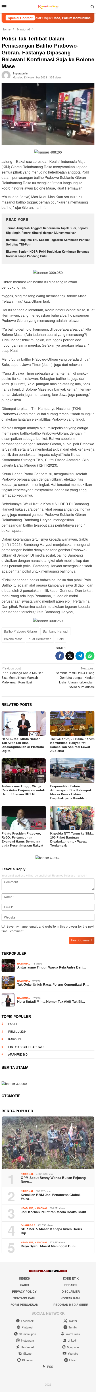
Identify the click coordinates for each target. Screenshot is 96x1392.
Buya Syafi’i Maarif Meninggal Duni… (50, 1246)
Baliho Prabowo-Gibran (20, 631)
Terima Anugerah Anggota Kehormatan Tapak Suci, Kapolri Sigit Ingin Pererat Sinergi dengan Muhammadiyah (47, 230)
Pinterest (27, 1327)
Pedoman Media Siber (70, 1304)
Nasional (23, 963)
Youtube (73, 1353)
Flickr (72, 1360)
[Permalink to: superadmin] (6, 75)
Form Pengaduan (24, 1304)
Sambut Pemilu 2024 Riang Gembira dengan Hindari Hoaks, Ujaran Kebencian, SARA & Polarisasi (75, 677)
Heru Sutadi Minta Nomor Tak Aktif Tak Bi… (51, 1001)
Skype (27, 1353)
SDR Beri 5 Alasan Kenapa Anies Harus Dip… (51, 1231)
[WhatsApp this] (90, 655)
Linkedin (72, 1340)
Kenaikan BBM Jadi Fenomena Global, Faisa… (51, 1197)
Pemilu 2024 (17, 1031)
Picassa (27, 1360)
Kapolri (14, 1039)
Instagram (27, 1340)
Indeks (24, 1278)
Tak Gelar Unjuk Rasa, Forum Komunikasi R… (53, 984)
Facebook (27, 1321)
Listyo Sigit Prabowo (26, 1047)
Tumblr (73, 1327)
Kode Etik (71, 1278)
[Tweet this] (69, 655)
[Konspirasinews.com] (48, 6)
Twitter (73, 1321)
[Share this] (59, 655)
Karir (24, 1285)
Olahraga (28, 1225)
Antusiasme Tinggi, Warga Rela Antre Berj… (51, 967)
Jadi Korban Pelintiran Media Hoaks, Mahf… (55, 1212)
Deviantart (27, 1347)
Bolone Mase (13, 639)
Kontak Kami (71, 1298)
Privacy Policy (24, 1291)
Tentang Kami (24, 1298)
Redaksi (70, 1285)
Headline (27, 1208)
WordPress (73, 1334)
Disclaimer (71, 1291)
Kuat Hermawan (40, 639)
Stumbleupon (27, 1334)
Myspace (73, 1347)
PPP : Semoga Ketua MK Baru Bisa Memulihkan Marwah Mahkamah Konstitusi (23, 675)
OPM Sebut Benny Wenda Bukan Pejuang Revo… (53, 1180)
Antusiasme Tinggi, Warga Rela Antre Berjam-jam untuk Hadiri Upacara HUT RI (23, 790)
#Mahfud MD (17, 1054)
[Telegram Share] (79, 655)
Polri (60, 639)
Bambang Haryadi (55, 631)
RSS (50, 1366)
